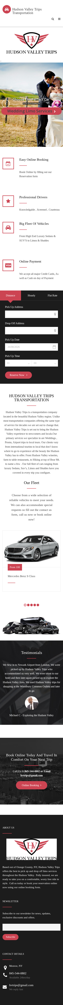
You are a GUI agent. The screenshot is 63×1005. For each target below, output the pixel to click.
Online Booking (30, 785)
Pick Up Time (12, 356)
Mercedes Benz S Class (21, 576)
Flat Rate (52, 295)
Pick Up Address (14, 307)
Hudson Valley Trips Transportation (27, 11)
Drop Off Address (14, 323)
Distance (10, 295)
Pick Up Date (12, 339)
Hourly (31, 295)
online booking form (29, 887)
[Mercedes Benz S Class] (31, 549)
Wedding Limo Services (29, 111)
